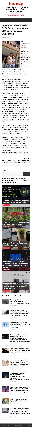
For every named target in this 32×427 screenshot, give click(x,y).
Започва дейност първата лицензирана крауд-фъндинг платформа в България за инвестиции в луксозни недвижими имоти (20, 338)
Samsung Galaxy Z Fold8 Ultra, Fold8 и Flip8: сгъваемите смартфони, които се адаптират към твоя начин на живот (16, 286)
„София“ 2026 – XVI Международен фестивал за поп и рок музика (16, 201)
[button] (30, 20)
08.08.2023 (6, 37)
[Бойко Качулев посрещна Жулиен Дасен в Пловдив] (5, 403)
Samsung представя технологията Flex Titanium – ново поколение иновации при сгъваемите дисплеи (20, 313)
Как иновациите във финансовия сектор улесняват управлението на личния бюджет (15, 244)
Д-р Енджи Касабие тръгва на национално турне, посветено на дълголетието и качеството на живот (20, 363)
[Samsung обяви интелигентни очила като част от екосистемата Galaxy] (5, 303)
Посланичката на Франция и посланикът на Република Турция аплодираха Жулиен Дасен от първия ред (20, 389)
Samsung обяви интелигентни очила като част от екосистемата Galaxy (20, 301)
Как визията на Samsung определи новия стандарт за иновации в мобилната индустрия (20, 325)
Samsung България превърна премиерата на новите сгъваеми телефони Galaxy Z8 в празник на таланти (15, 264)
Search (4, 170)
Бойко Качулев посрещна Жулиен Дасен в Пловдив (18, 400)
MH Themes (27, 425)
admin (13, 37)
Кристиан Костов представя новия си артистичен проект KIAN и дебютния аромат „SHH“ (20, 351)
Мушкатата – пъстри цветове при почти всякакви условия (16, 223)
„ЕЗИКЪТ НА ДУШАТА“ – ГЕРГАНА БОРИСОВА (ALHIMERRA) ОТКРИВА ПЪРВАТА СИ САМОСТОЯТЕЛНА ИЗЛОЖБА (19, 376)
